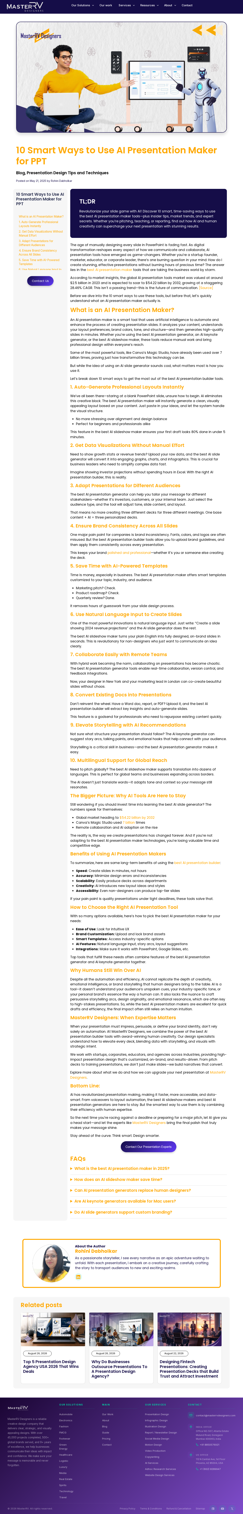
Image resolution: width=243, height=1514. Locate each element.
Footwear (64, 1438)
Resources (147, 5)
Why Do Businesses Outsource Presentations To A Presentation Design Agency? (119, 1369)
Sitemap (200, 1508)
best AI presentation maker (110, 270)
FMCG (62, 1432)
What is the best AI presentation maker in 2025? (122, 1168)
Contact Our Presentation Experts (148, 1147)
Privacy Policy (127, 1508)
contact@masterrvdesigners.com (215, 1415)
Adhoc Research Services (160, 1468)
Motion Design (153, 1444)
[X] (232, 1508)
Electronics (65, 1420)
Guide (105, 1432)
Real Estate (65, 1479)
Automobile (66, 1414)
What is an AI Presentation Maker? (41, 216)
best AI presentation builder (197, 863)
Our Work (107, 1414)
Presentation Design (157, 1414)
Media (62, 1472)
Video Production (155, 1450)
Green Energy (63, 1446)
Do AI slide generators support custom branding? (123, 1212)
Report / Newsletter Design (161, 1432)
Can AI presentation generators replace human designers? (132, 1190)
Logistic (63, 1460)
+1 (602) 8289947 (210, 1468)
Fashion (64, 1426)
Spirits (62, 1485)
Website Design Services (159, 1475)
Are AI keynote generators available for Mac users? (125, 1201)
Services (125, 5)
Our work (105, 5)
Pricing (106, 1438)
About (168, 5)
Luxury (63, 1466)
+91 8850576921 (209, 1444)
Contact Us (40, 281)
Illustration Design (155, 1426)
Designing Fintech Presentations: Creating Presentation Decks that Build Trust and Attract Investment (189, 1369)
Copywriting (152, 1456)
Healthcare (65, 1454)
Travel (63, 1497)
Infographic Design (156, 1420)
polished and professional (129, 552)
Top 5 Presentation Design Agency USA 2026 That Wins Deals (51, 1366)
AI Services (151, 1462)
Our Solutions (80, 5)
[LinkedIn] (213, 1508)
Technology (66, 1491)
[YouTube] (222, 1508)
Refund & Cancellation (178, 1508)
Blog (104, 1426)
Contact (187, 5)
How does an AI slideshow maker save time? (118, 1179)
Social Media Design (157, 1438)
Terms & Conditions (151, 1508)
